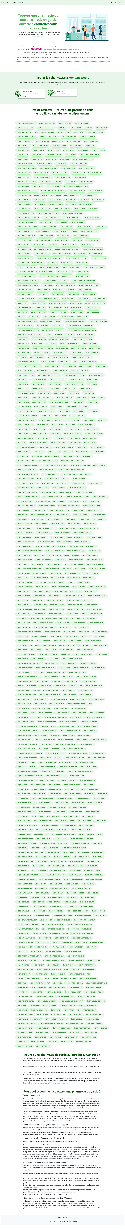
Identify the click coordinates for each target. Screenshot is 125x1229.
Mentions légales (62, 1217)
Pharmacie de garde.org (12, 2)
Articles (120, 2)
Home (114, 2)
